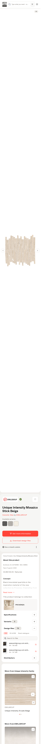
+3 (33, 702)
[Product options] (33, 676)
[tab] (5, 633)
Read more (7, 592)
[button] (19, 714)
